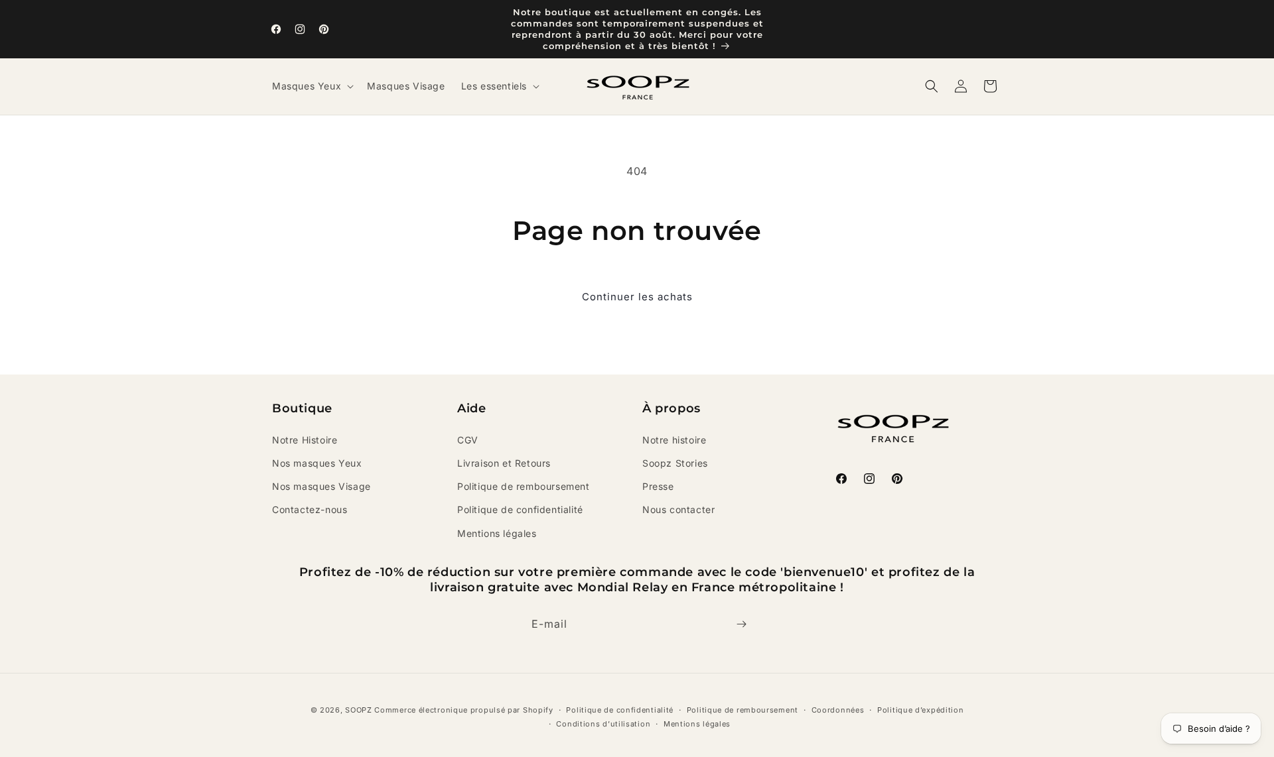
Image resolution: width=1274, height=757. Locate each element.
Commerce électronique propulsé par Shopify (463, 710)
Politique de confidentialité (520, 509)
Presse (658, 486)
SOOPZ (358, 710)
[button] (311, 86)
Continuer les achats (637, 296)
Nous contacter (678, 509)
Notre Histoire (304, 439)
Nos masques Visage (321, 486)
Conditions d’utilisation (603, 723)
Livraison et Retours (504, 463)
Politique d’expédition (920, 710)
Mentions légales (497, 533)
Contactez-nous (309, 509)
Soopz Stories (675, 463)
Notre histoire (674, 439)
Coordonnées (838, 710)
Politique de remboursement (523, 486)
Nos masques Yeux (317, 463)
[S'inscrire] (741, 624)
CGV (467, 439)
